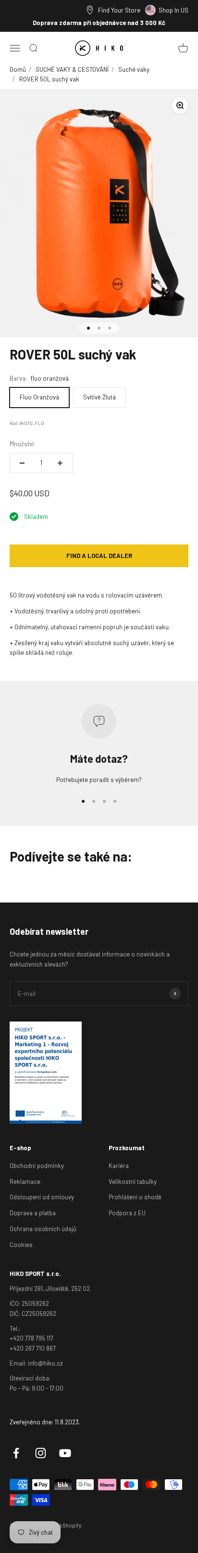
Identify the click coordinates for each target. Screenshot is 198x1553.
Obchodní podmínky (37, 1165)
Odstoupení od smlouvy (42, 1197)
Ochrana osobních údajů (43, 1229)
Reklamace (25, 1181)
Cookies (21, 1244)
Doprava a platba (33, 1213)
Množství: (22, 444)
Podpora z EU (127, 1213)
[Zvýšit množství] (60, 463)
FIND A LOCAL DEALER (99, 555)
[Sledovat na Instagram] (40, 1453)
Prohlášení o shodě (135, 1197)
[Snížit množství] (22, 463)
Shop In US (173, 10)
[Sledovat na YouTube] (65, 1453)
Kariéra (119, 1165)
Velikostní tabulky (133, 1181)
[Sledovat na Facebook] (16, 1453)
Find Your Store (119, 10)
